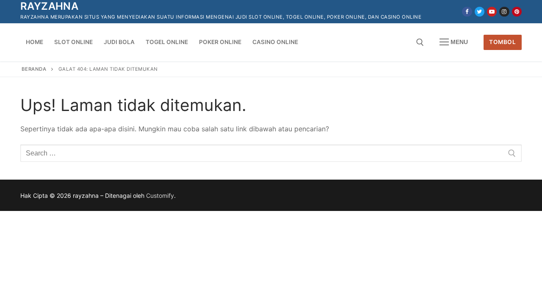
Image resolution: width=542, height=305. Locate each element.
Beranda (34, 69)
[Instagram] (504, 12)
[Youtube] (492, 12)
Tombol (502, 42)
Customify (160, 195)
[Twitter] (479, 12)
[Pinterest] (517, 12)
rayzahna (49, 6)
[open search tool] (420, 42)
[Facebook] (467, 12)
